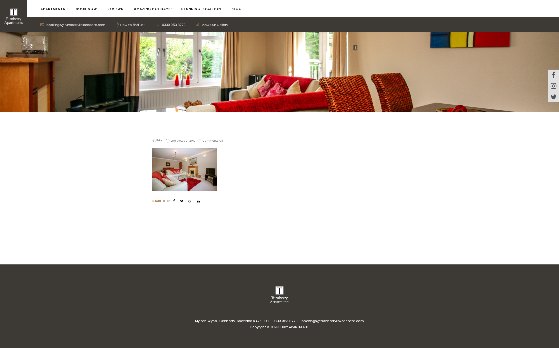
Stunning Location (201, 9)
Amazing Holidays (152, 9)
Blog (236, 9)
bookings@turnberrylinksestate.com (75, 24)
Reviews (115, 9)
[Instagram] (553, 86)
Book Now (86, 9)
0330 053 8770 (174, 24)
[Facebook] (553, 75)
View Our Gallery (214, 24)
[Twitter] (553, 96)
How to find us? (132, 24)
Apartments (52, 9)
